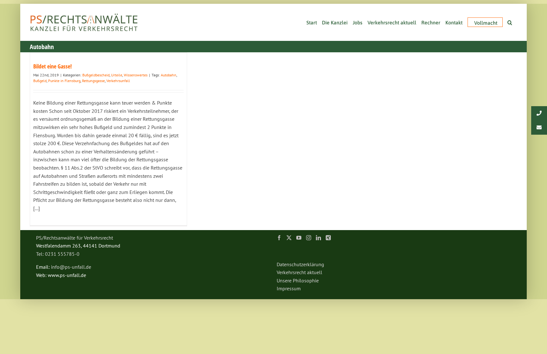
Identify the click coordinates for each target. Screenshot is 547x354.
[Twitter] (289, 237)
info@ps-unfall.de (71, 267)
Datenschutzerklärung (300, 264)
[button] (509, 21)
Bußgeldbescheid (96, 75)
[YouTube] (298, 237)
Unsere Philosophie (298, 280)
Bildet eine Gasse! (52, 66)
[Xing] (328, 237)
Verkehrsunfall (118, 80)
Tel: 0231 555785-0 (57, 254)
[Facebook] (279, 237)
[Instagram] (308, 237)
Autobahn (168, 75)
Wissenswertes (136, 75)
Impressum (289, 288)
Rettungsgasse (93, 80)
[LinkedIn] (318, 237)
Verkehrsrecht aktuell (299, 272)
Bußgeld (40, 80)
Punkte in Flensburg (64, 80)
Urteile (116, 75)
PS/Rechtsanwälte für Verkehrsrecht (74, 238)
